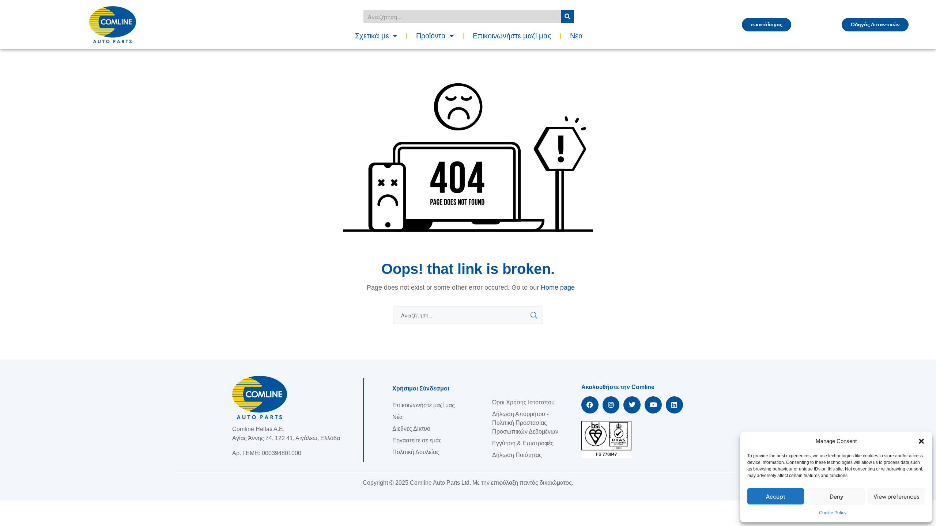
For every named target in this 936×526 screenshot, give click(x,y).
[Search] (567, 16)
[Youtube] (653, 404)
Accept (775, 496)
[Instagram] (611, 404)
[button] (921, 441)
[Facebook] (590, 404)
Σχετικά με (372, 35)
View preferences (896, 496)
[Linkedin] (674, 404)
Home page (558, 287)
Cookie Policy (832, 512)
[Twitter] (632, 404)
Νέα (576, 35)
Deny (836, 496)
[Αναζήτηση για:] (468, 315)
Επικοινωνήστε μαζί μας (512, 35)
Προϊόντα (431, 35)
